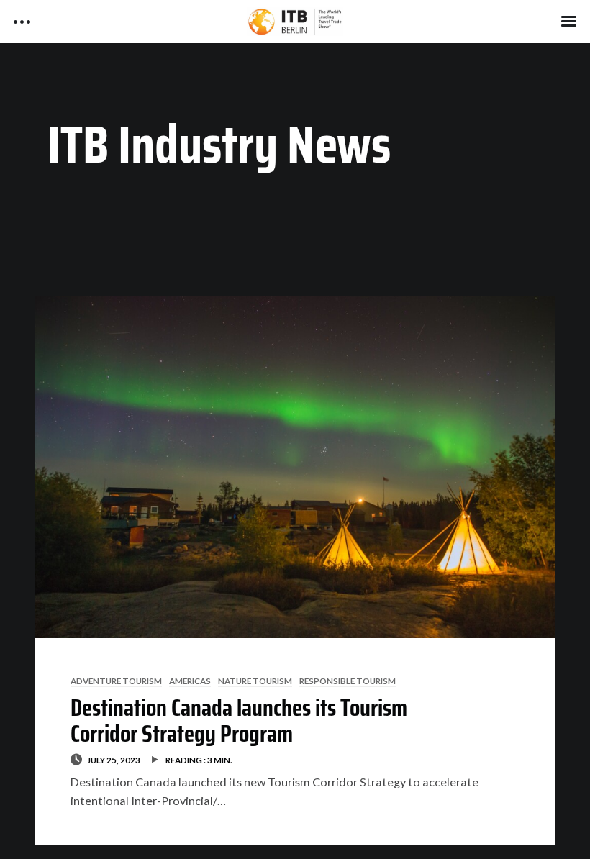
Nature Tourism (255, 681)
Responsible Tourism (347, 681)
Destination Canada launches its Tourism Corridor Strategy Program (239, 720)
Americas (190, 681)
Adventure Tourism (116, 681)
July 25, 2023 (113, 760)
